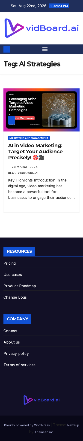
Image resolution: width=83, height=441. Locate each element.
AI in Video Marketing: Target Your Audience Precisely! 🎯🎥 (35, 151)
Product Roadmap (19, 286)
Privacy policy (16, 353)
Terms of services (19, 365)
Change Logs (15, 297)
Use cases (12, 274)
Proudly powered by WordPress (27, 425)
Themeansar (44, 432)
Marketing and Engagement (28, 138)
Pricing (9, 263)
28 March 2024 (25, 167)
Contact (10, 330)
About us (11, 342)
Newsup (73, 425)
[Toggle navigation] (45, 49)
